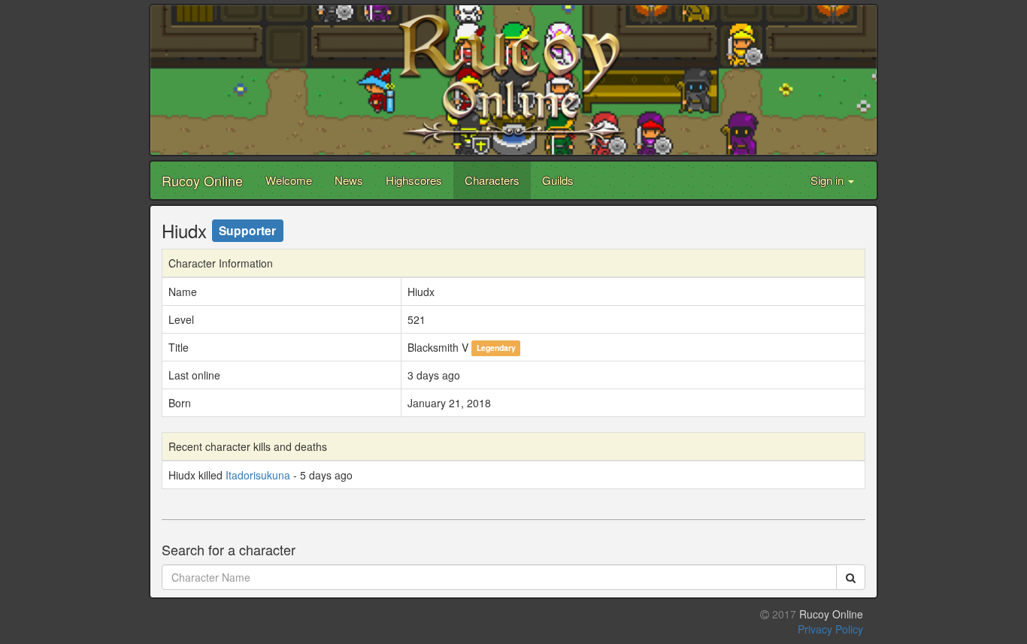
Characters (492, 180)
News (349, 180)
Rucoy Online (202, 180)
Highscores (414, 180)
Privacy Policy (830, 628)
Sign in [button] (828, 180)
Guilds (558, 180)
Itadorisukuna (258, 474)
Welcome (288, 180)
